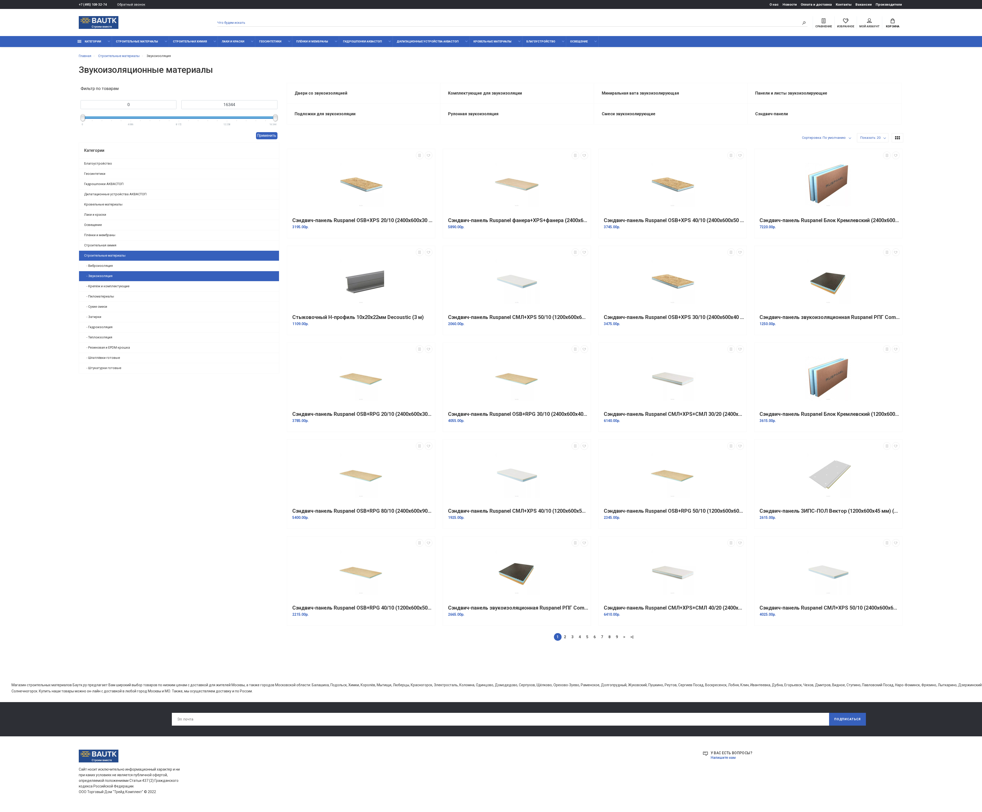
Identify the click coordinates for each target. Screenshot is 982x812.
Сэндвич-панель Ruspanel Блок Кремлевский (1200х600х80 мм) (830, 414)
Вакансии (863, 4)
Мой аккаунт (869, 26)
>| (631, 637)
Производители (889, 4)
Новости (790, 4)
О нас (774, 4)
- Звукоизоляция (98, 276)
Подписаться (847, 719)
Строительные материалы (137, 41)
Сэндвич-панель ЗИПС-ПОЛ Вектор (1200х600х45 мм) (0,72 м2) (830, 511)
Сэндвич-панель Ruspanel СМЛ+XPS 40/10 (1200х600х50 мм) (518, 511)
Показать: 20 (870, 138)
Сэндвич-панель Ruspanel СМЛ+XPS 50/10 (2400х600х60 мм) (830, 608)
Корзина (892, 26)
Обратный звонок (131, 4)
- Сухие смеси (95, 306)
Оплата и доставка (816, 4)
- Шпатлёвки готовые (102, 358)
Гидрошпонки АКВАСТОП (362, 41)
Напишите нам (723, 758)
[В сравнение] (419, 155)
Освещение (579, 41)
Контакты (844, 4)
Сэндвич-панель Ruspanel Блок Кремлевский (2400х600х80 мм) (830, 220)
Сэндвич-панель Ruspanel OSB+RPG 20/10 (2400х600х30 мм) (362, 414)
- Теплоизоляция (98, 337)
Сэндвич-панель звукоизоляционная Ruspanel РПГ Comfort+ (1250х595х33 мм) (518, 608)
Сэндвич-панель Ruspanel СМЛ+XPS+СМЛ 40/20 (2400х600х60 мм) (674, 608)
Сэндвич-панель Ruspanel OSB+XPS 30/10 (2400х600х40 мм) (674, 317)
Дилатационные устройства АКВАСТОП (428, 41)
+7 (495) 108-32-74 (93, 4)
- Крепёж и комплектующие (106, 286)
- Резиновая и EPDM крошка (107, 347)
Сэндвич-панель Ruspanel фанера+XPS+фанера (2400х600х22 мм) (518, 220)
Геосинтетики (270, 41)
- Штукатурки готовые (102, 368)
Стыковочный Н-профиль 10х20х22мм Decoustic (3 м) (358, 317)
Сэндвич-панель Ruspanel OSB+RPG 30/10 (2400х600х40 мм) (518, 414)
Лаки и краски (233, 41)
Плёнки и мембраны (312, 41)
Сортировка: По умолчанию (824, 138)
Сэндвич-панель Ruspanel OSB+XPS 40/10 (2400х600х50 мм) (674, 220)
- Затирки (92, 317)
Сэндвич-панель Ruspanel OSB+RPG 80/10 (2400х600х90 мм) (362, 511)
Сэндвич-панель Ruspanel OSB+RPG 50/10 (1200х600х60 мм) (674, 511)
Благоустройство (540, 41)
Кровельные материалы (492, 41)
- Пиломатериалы (99, 296)
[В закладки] (428, 155)
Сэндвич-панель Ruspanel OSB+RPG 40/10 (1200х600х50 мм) (362, 608)
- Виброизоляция (98, 266)
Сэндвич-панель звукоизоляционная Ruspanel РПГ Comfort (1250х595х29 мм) (830, 317)
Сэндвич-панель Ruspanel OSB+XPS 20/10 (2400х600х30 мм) (362, 220)
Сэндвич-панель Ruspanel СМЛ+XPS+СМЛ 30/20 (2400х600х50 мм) (674, 414)
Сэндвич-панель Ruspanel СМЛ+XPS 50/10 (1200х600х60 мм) (518, 317)
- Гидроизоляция (98, 327)
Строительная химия (190, 41)
